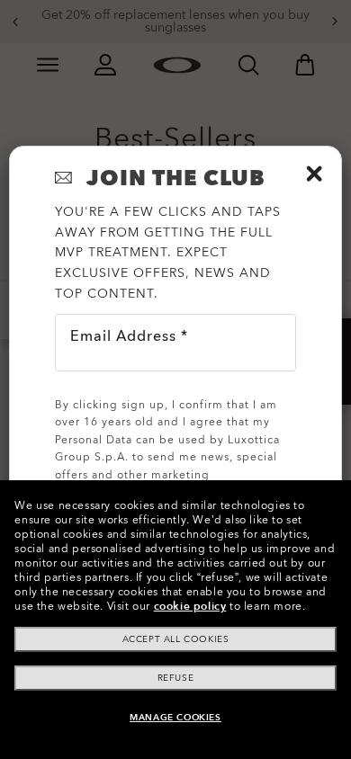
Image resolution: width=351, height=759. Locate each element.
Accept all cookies (176, 639)
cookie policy (190, 606)
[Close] (314, 174)
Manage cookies (175, 717)
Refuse (176, 678)
